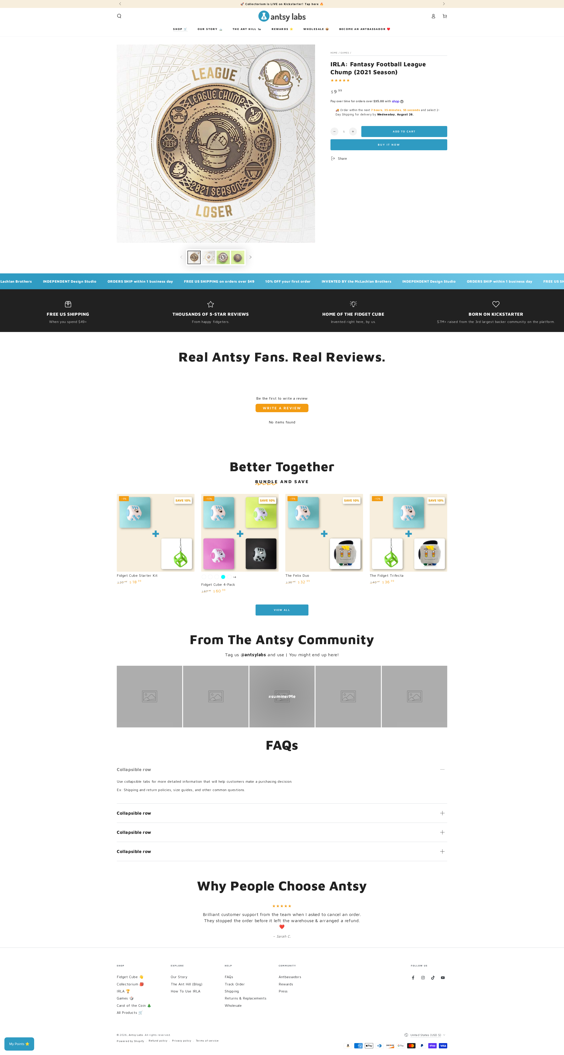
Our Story (179, 977)
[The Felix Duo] (324, 533)
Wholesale (233, 1005)
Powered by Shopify (130, 1041)
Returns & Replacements (245, 998)
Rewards (286, 984)
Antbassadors (290, 977)
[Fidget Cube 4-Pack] (240, 533)
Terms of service (207, 1040)
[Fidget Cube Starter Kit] (156, 533)
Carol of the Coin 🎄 (134, 1005)
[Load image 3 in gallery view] (223, 257)
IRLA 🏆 (123, 991)
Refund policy (158, 1040)
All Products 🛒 (130, 1012)
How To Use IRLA (185, 991)
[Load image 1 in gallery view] (194, 257)
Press (283, 991)
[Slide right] (443, 4)
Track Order (235, 984)
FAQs (229, 977)
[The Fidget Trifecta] (408, 533)
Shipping (232, 991)
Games (345, 52)
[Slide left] (120, 4)
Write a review (282, 408)
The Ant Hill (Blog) (186, 984)
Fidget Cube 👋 (130, 977)
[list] (282, 312)
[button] (119, 16)
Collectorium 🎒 (130, 984)
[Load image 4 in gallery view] (237, 257)
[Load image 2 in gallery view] (208, 257)
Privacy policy (181, 1040)
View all (282, 610)
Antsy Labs (136, 1034)
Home (334, 52)
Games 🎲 (125, 998)
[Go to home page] (282, 16)
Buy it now (389, 144)
